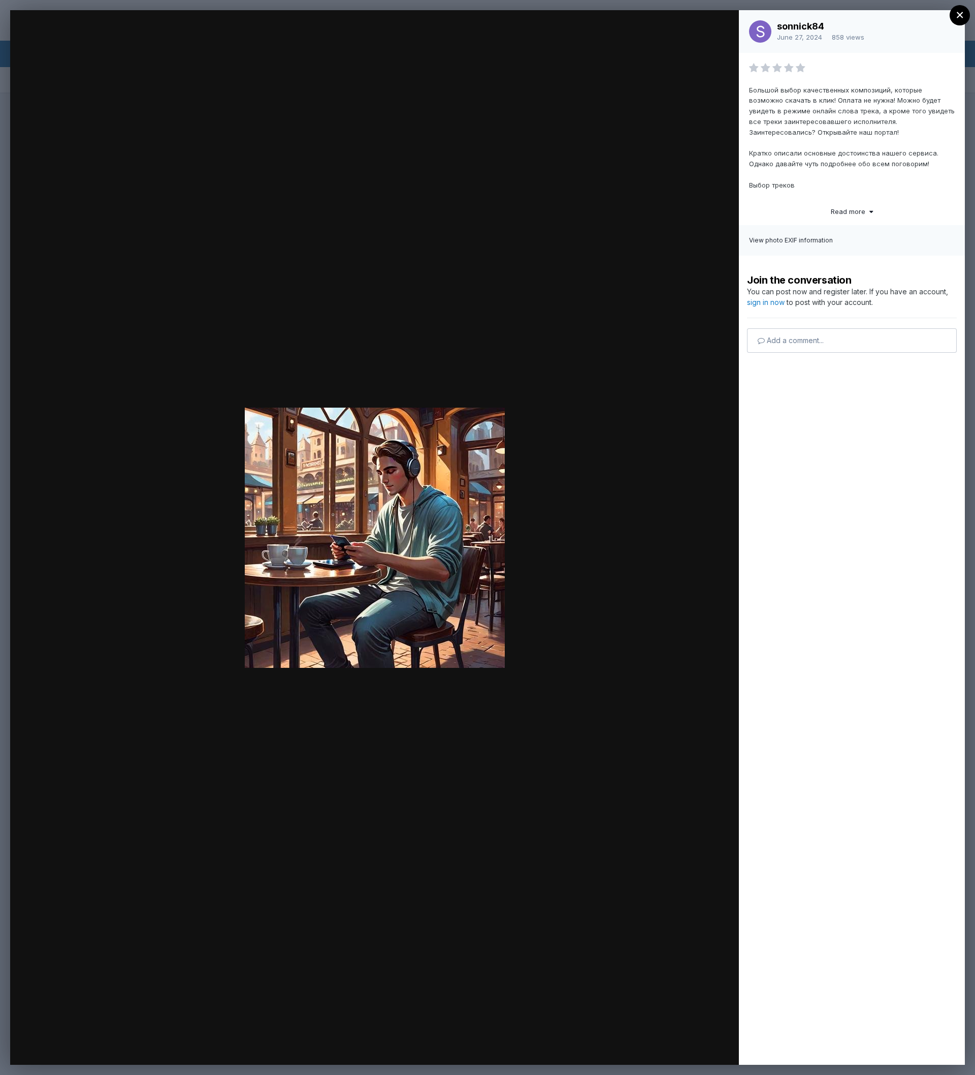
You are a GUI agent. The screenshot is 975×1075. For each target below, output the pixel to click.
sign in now (766, 302)
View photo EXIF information (791, 240)
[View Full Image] (721, 28)
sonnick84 (800, 26)
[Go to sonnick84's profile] (760, 31)
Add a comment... (794, 340)
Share (704, 1046)
